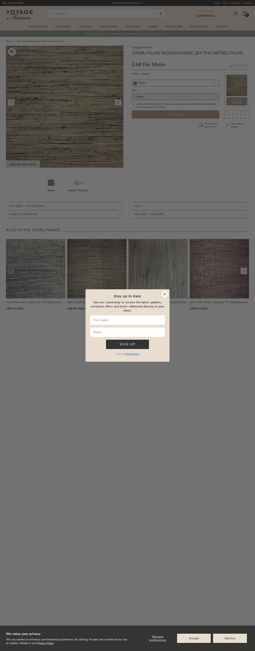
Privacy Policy (45, 643)
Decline (230, 638)
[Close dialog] (164, 294)
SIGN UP (127, 344)
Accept (194, 638)
